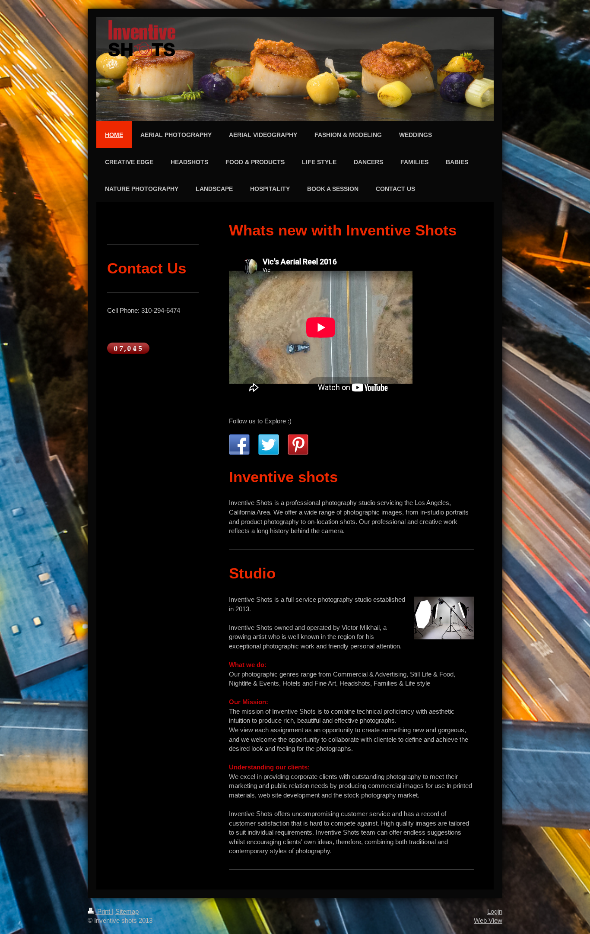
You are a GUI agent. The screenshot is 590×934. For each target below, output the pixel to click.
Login (494, 911)
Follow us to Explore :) (260, 421)
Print (103, 911)
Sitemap (127, 911)
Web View (488, 920)
